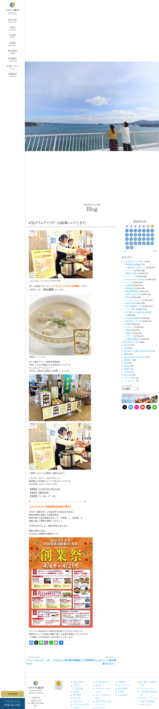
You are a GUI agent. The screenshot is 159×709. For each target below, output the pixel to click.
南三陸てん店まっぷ (137, 267)
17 (135, 239)
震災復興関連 (132, 291)
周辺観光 (130, 264)
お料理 (129, 285)
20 (148, 239)
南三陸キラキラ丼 (134, 321)
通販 (126, 354)
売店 (128, 297)
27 (148, 243)
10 (135, 235)
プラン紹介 (131, 309)
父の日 (127, 372)
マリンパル (131, 276)
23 (131, 243)
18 (139, 239)
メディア (130, 336)
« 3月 (124, 251)
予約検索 (12, 694)
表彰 (128, 330)
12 (144, 235)
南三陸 (127, 345)
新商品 (127, 369)
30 (131, 247)
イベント (130, 270)
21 (152, 239)
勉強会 (129, 333)
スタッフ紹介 (130, 378)
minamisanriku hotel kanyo (134, 357)
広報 (126, 348)
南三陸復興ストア (134, 306)
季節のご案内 (132, 273)
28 (152, 243)
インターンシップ (134, 300)
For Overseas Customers (135, 279)
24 (135, 243)
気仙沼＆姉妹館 (133, 318)
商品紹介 (128, 360)
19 (144, 239)
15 (127, 239)
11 (139, 235)
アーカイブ (127, 386)
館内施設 (130, 288)
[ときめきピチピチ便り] (140, 398)
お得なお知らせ (133, 294)
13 (148, 235)
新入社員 (128, 375)
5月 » (155, 251)
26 (144, 243)
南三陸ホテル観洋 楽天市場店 (139, 312)
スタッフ (130, 327)
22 (127, 243)
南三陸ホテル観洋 (132, 342)
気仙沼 (127, 366)
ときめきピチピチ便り (134, 261)
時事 (128, 324)
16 (131, 239)
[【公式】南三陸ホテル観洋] (12, 8)
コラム (129, 282)
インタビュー (130, 381)
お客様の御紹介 (133, 339)
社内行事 (130, 303)
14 (152, 235)
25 (139, 243)
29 (127, 247)
